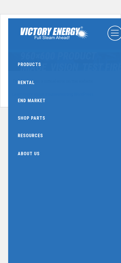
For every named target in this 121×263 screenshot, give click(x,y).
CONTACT (105, 43)
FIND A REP (50, 43)
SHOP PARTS (78, 43)
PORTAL (23, 43)
